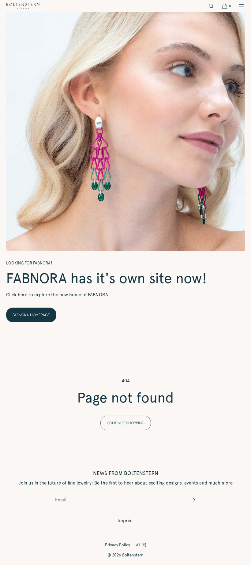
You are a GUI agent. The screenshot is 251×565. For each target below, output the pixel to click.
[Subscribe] (188, 499)
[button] (211, 6)
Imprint (125, 520)
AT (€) (141, 545)
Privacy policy (117, 545)
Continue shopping (125, 423)
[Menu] (238, 6)
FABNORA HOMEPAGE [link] (31, 315)
